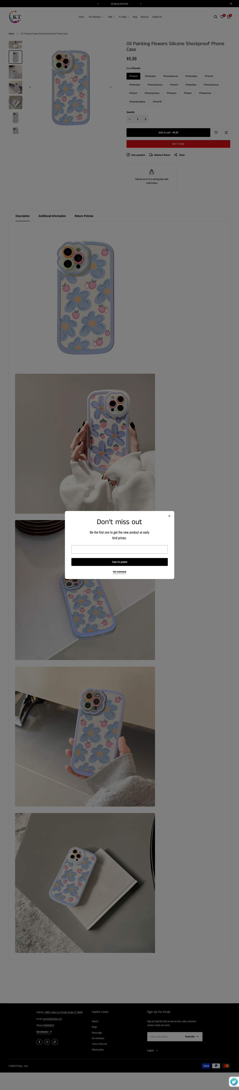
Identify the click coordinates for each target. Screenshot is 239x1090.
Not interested (119, 571)
